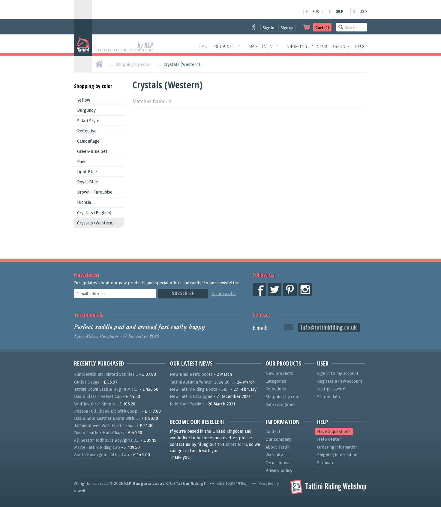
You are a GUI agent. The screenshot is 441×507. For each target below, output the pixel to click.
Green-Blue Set (92, 151)
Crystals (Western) (95, 223)
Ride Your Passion (187, 404)
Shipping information (337, 455)
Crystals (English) (94, 212)
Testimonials (88, 314)
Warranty (274, 455)
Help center (329, 439)
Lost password (331, 389)
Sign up (286, 27)
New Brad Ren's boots (191, 374)
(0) (322, 27)
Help (359, 46)
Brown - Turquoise (94, 192)
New (202, 46)
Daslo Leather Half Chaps (99, 432)
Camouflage (88, 141)
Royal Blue (87, 182)
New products (279, 373)
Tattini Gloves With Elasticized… (105, 425)
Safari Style (88, 120)
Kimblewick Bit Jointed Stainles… (106, 374)
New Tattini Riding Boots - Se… (200, 389)
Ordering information (337, 447)
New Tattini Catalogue (191, 396)
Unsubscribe (223, 293)
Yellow (83, 100)
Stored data (328, 396)
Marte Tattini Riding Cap (97, 447)
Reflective (87, 131)
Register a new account (339, 381)
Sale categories (281, 404)
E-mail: (260, 327)
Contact (261, 314)
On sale (340, 46)
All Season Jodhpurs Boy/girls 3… (106, 440)
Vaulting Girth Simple (94, 404)
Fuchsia (84, 202)
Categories (276, 381)
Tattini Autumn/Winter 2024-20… (201, 382)
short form (236, 444)
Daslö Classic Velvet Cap (98, 396)
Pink (81, 161)
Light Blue (87, 171)
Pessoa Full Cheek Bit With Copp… (107, 411)
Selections (260, 46)
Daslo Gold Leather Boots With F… (107, 418)
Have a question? (333, 431)
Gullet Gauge (87, 382)
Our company (278, 439)
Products (223, 46)
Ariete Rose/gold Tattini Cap (101, 454)
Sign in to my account (337, 373)
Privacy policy (279, 470)
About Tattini (278, 447)
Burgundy (86, 110)
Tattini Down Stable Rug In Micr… (106, 389)
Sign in (268, 27)
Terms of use (278, 462)
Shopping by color (306, 46)
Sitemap (325, 462)
